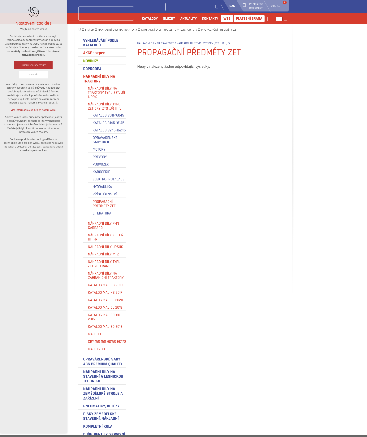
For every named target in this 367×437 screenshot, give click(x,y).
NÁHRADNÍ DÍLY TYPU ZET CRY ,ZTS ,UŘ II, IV (104, 106)
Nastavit (33, 74)
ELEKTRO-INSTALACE (108, 179)
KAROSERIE (101, 172)
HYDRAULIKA (102, 187)
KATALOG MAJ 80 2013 (105, 326)
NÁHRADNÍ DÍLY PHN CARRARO (103, 225)
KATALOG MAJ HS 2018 (105, 285)
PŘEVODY (100, 157)
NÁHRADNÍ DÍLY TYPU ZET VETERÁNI (104, 264)
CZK (232, 6)
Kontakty (210, 18)
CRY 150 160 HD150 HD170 (107, 341)
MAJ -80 (94, 334)
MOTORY (99, 149)
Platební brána (249, 18)
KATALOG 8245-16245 (109, 130)
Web (227, 18)
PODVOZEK (101, 164)
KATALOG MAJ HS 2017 (105, 292)
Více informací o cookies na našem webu (33, 110)
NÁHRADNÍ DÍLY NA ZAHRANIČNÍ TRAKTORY (106, 275)
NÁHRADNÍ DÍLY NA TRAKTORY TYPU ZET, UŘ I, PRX (106, 92)
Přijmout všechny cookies (33, 65)
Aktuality (188, 18)
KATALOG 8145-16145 (108, 123)
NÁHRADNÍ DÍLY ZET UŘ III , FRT (105, 237)
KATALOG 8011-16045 (108, 115)
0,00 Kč (278, 5)
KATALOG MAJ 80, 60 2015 (104, 317)
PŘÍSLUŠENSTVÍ (105, 194)
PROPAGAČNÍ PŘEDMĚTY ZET (104, 204)
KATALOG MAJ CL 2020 (105, 300)
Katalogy (150, 18)
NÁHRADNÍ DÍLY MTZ (103, 254)
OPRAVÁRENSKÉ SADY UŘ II (105, 140)
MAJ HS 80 (96, 349)
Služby (169, 18)
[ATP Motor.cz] (106, 13)
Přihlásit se (256, 4)
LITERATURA (102, 213)
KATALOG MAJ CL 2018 (105, 307)
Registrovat (256, 8)
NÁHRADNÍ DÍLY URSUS (105, 247)
